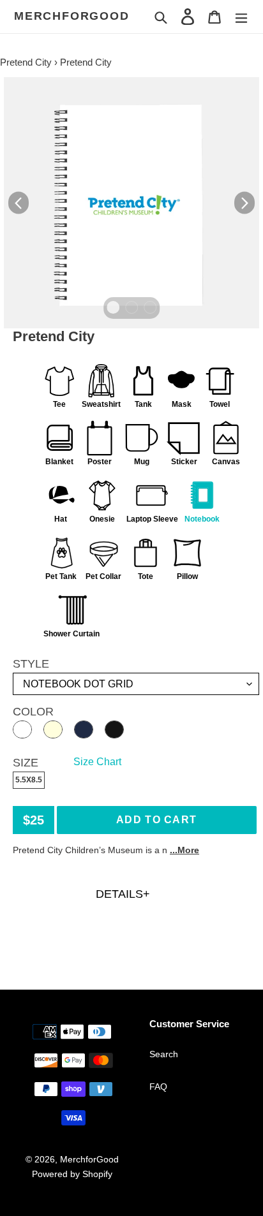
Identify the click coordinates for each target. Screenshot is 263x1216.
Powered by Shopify (72, 1174)
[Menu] (241, 16)
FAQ (158, 1086)
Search (163, 1054)
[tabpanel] (131, 202)
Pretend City (26, 62)
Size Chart (97, 761)
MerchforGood (72, 16)
